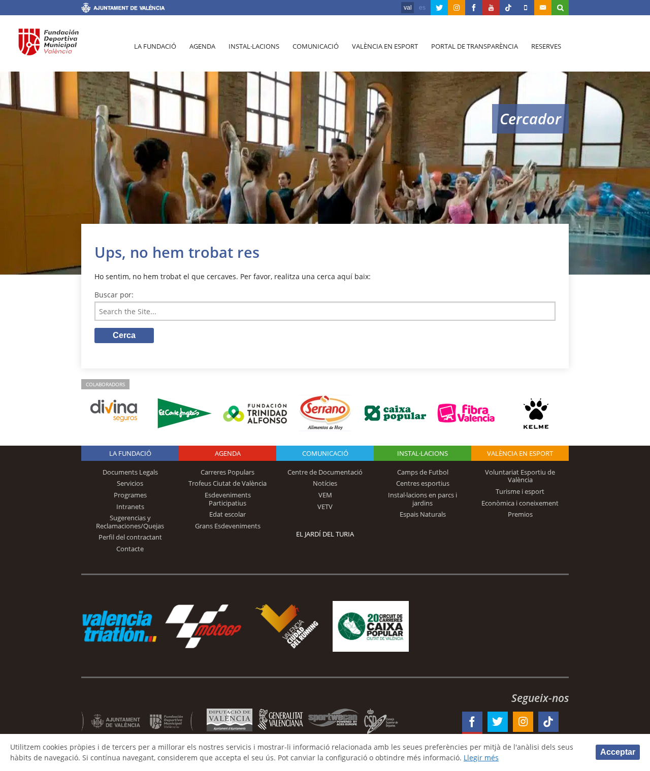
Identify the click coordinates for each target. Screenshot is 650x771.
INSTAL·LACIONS (422, 453)
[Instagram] (456, 7)
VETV (325, 506)
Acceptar (617, 752)
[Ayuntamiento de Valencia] (123, 9)
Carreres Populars (227, 472)
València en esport (385, 46)
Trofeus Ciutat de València (227, 483)
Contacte (130, 548)
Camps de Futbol (422, 472)
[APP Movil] (525, 7)
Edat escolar (227, 514)
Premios (520, 514)
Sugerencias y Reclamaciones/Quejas (130, 521)
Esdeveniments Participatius (228, 499)
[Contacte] (542, 7)
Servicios (130, 483)
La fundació (155, 46)
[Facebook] (473, 7)
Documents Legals (130, 472)
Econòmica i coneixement (520, 503)
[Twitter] (439, 7)
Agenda (202, 46)
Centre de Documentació (325, 472)
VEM (325, 494)
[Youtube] (491, 7)
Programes (130, 494)
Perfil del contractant (130, 537)
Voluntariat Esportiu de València (520, 476)
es (422, 7)
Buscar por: (114, 294)
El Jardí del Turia (325, 534)
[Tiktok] (508, 7)
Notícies (325, 483)
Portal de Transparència (474, 46)
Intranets (130, 506)
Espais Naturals (423, 514)
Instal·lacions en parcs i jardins (422, 499)
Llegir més (481, 757)
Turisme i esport (520, 491)
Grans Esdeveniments (228, 525)
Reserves (546, 46)
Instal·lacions (254, 46)
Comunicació (315, 46)
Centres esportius (422, 483)
